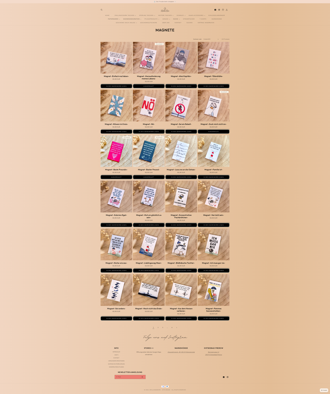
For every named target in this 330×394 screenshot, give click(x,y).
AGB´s (116, 355)
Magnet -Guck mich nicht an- (214, 124)
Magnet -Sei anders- (116, 308)
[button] (101, 10)
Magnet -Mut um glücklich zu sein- (148, 216)
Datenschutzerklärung (116, 364)
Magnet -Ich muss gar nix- (213, 263)
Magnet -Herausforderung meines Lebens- (149, 77)
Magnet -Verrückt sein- (213, 215)
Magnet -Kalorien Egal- (116, 215)
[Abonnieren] (142, 377)
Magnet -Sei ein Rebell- (181, 124)
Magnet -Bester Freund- (149, 169)
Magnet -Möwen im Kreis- (116, 124)
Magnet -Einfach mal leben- (116, 76)
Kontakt (116, 358)
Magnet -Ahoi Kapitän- (181, 76)
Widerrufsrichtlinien (116, 367)
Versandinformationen (116, 361)
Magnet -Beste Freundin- (116, 169)
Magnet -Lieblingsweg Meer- (149, 263)
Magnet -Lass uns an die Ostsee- (181, 169)
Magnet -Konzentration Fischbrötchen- (181, 216)
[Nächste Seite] (176, 327)
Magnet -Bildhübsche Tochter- (181, 263)
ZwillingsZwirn (155, 390)
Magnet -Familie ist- (214, 169)
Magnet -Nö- (149, 124)
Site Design (166, 390)
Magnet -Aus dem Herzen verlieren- (181, 309)
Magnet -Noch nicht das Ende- (148, 308)
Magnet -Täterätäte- (213, 76)
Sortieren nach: (197, 39)
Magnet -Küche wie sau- (116, 263)
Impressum (116, 352)
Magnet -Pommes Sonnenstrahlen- (213, 309)
